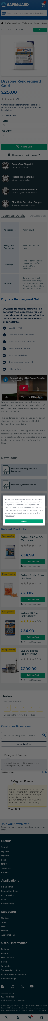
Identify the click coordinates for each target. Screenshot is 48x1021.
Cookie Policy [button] (32, 510)
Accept (24, 521)
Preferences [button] (10, 516)
